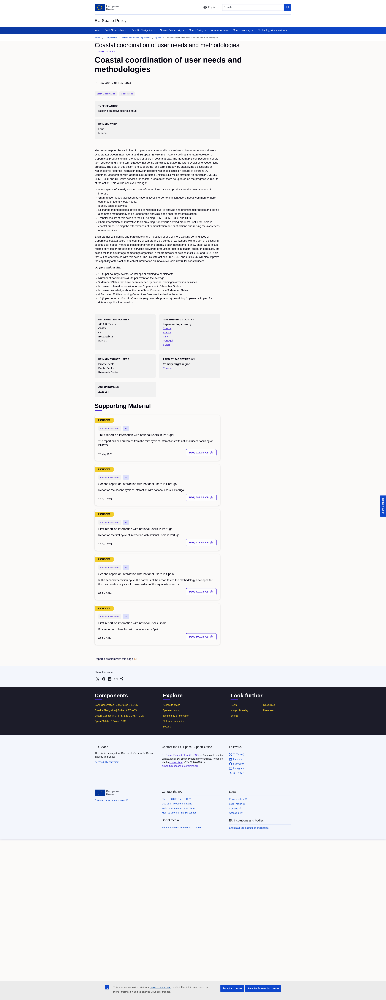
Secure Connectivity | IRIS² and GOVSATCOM (119, 716)
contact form (175, 762)
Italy (165, 336)
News (234, 705)
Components (111, 37)
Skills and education (173, 721)
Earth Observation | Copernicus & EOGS (116, 705)
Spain (166, 344)
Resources (269, 705)
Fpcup (158, 37)
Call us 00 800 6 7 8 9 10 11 (177, 799)
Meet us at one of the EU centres (179, 812)
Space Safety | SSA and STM (110, 721)
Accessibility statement (107, 762)
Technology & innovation (176, 716)
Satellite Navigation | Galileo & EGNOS (116, 710)
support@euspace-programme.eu (180, 766)
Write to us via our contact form (178, 808)
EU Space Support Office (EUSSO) (180, 755)
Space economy (171, 710)
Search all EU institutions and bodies (249, 828)
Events (234, 716)
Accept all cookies (232, 988)
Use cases (269, 710)
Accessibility (235, 813)
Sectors (167, 726)
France (167, 332)
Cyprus (167, 328)
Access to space (220, 30)
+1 (126, 428)
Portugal (168, 340)
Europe (167, 368)
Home (96, 30)
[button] (116, 659)
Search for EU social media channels (181, 827)
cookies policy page (160, 987)
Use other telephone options (177, 803)
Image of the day (239, 710)
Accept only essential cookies (263, 988)
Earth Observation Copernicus (136, 37)
